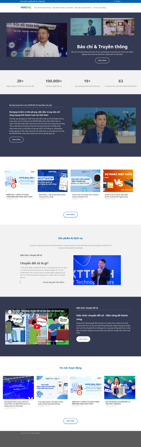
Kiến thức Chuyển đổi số (83, 8)
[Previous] (6, 326)
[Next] (67, 326)
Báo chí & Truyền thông (43, 8)
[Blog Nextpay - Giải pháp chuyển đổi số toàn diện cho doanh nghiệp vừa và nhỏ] (26, 8)
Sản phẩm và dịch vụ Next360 (63, 8)
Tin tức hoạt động (99, 8)
